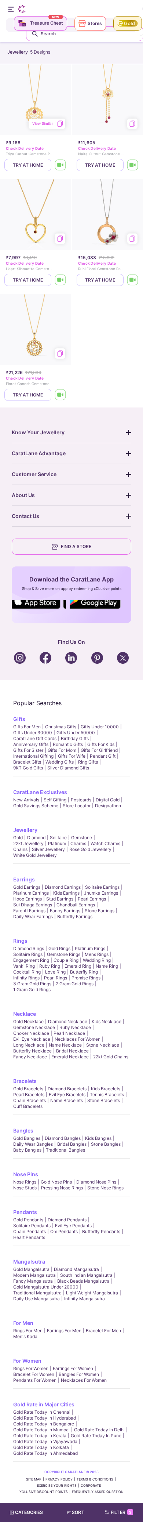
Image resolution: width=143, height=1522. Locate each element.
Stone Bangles (106, 1144)
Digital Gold (108, 799)
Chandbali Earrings (75, 904)
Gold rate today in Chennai (41, 1412)
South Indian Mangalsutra (86, 1275)
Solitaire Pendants (32, 1225)
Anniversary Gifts (30, 744)
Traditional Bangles (65, 1150)
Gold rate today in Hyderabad (44, 1418)
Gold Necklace (28, 1021)
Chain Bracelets (29, 1100)
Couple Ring (66, 960)
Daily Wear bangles (33, 1144)
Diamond (36, 837)
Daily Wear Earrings (33, 916)
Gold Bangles (26, 1138)
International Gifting (33, 756)
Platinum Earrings (31, 893)
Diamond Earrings (63, 887)
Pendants (25, 1212)
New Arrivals (26, 799)
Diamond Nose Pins (96, 1182)
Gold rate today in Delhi (99, 1429)
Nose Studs (25, 1188)
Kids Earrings (66, 893)
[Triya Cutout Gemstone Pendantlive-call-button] (60, 165)
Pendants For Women (34, 1380)
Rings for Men (28, 1330)
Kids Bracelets (105, 1088)
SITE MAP (33, 1479)
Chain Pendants (29, 1231)
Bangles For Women (79, 1374)
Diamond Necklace (67, 1021)
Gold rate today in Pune (96, 1435)
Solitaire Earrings (102, 887)
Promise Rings (86, 978)
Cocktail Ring (27, 972)
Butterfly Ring (84, 972)
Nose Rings (24, 1182)
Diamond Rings (28, 948)
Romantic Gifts (68, 744)
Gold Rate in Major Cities (43, 1404)
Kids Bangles (98, 1138)
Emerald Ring (78, 966)
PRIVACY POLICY (59, 1479)
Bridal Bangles (72, 1144)
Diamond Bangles (63, 1138)
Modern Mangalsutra (34, 1275)
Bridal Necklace (72, 1051)
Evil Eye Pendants (73, 1225)
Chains (20, 849)
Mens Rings (97, 954)
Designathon (108, 805)
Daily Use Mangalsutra (36, 1298)
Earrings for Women (73, 1368)
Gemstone (81, 837)
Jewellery (25, 830)
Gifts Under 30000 (32, 732)
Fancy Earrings (65, 910)
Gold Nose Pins (56, 1182)
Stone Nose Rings (105, 1188)
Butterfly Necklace (32, 1051)
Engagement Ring (31, 960)
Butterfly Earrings (74, 916)
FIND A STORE (76, 546)
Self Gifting (55, 799)
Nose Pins (25, 1174)
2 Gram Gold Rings (75, 983)
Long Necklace (28, 1045)
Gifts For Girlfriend (99, 750)
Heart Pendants (29, 1237)
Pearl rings (55, 978)
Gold (18, 837)
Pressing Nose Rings (62, 1188)
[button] (78, 1512)
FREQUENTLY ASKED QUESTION (98, 1492)
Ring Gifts (88, 762)
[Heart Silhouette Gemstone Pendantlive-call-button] (60, 280)
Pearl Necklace (69, 1033)
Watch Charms (105, 843)
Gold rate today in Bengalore (43, 1424)
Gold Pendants (28, 1219)
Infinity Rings (26, 978)
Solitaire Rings (28, 954)
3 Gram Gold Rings (32, 983)
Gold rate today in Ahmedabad (45, 1453)
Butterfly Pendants (101, 1231)
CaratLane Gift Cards (34, 738)
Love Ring (55, 972)
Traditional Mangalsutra (37, 1292)
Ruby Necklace (75, 1027)
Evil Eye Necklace (31, 1039)
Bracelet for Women (33, 1374)
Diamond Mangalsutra (76, 1269)
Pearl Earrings (92, 899)
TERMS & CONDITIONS (95, 1479)
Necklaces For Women (77, 1039)
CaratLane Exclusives (40, 792)
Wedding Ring (97, 960)
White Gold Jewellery (35, 855)
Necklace (24, 1014)
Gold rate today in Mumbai (41, 1429)
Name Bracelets (66, 1100)
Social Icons (38, 609)
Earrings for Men (64, 1330)
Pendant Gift (102, 756)
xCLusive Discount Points (43, 1492)
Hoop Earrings (27, 899)
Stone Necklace (102, 1045)
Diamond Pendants (67, 1219)
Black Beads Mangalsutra (83, 1281)
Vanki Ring (24, 966)
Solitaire (58, 837)
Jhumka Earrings (101, 893)
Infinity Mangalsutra (84, 1298)
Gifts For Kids (100, 744)
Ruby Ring (49, 966)
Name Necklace (65, 1045)
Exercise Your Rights (57, 1485)
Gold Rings (59, 948)
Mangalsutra (29, 1261)
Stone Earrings (99, 910)
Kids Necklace (106, 1021)
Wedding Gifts (59, 762)
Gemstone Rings (63, 954)
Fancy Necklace (30, 1056)
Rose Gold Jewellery (90, 849)
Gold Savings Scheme (35, 805)
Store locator (77, 805)
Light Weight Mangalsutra (92, 1292)
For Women (27, 1361)
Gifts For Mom (62, 750)
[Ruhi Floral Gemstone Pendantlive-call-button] (133, 280)
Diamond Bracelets (67, 1088)
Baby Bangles (27, 1150)
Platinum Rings (90, 948)
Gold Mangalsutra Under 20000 (45, 1287)
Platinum (57, 843)
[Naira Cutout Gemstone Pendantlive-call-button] (133, 165)
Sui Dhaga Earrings (32, 904)
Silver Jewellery (48, 849)
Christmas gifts (60, 726)
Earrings (24, 879)
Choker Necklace (31, 1033)
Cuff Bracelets (28, 1106)
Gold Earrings (26, 887)
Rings (20, 941)
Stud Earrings (59, 899)
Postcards (81, 799)
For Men (23, 1323)
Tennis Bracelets (107, 1094)
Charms (78, 843)
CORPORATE (91, 1485)
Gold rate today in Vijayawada (45, 1441)
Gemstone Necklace (34, 1027)
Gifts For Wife (71, 756)
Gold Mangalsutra (31, 1269)
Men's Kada (25, 1336)
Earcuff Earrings (29, 910)
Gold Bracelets (28, 1088)
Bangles (23, 1130)
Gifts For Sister (28, 750)
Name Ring (107, 966)
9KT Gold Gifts (28, 768)
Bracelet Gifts (27, 762)
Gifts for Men (27, 726)
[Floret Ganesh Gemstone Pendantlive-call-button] (60, 395)
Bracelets (25, 1081)
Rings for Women (30, 1368)
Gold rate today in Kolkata (41, 1447)
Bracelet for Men (103, 1330)
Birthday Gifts (75, 738)
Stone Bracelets (103, 1100)
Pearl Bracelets (28, 1094)
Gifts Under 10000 (100, 726)
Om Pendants (64, 1231)
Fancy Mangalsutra (33, 1281)
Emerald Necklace (70, 1056)
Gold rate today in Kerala (39, 1435)
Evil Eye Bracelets (67, 1094)
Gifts (19, 719)
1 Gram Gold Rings (32, 989)
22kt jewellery (28, 843)
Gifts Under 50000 (75, 732)
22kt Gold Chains (110, 1056)
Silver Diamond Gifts (68, 768)
